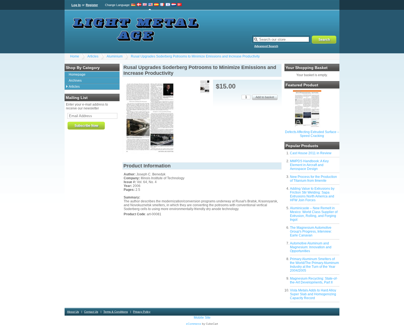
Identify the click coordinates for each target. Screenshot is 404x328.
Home (74, 56)
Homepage (77, 74)
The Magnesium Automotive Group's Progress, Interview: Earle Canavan (311, 231)
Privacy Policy (141, 311)
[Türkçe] (179, 5)
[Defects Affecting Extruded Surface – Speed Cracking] (307, 127)
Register (92, 5)
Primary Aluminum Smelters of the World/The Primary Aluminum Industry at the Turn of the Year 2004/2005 (314, 264)
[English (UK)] (144, 5)
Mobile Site (202, 317)
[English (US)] (150, 5)
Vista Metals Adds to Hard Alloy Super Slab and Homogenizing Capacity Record (313, 294)
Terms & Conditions (115, 311)
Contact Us (91, 311)
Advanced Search (266, 46)
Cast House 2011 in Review (310, 153)
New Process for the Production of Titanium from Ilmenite (313, 179)
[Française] (162, 5)
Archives (75, 80)
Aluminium (115, 56)
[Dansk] (139, 5)
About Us (73, 311)
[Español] (156, 5)
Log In (76, 5)
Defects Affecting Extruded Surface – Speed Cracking (312, 134)
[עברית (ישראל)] (167, 5)
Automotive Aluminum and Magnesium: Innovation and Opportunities (310, 247)
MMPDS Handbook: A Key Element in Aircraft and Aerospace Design (309, 165)
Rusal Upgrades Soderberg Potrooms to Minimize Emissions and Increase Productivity (195, 56)
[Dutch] (173, 5)
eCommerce (193, 323)
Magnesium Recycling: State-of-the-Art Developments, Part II (313, 280)
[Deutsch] (133, 5)
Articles (92, 56)
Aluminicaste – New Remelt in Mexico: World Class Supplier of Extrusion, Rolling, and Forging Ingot (313, 214)
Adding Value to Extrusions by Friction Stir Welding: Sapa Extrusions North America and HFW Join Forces (312, 194)
